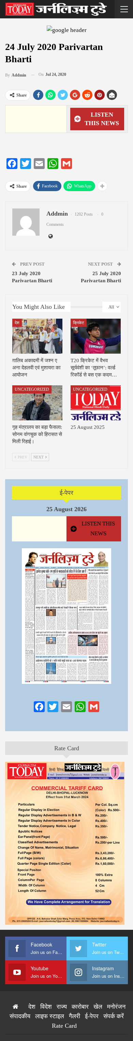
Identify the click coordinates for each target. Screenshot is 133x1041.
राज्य (62, 1006)
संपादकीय (20, 1016)
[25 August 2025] (96, 402)
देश (17, 322)
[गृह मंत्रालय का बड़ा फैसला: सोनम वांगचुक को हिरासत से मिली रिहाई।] (37, 402)
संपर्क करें (113, 1016)
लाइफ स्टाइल (49, 1016)
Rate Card (66, 748)
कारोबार (80, 1006)
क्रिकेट (78, 322)
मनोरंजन (116, 1006)
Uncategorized (32, 389)
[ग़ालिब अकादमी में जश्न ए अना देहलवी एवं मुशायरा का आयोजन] (37, 336)
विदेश (46, 1006)
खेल (97, 1006)
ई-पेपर (66, 492)
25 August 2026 (66, 509)
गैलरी (74, 1016)
